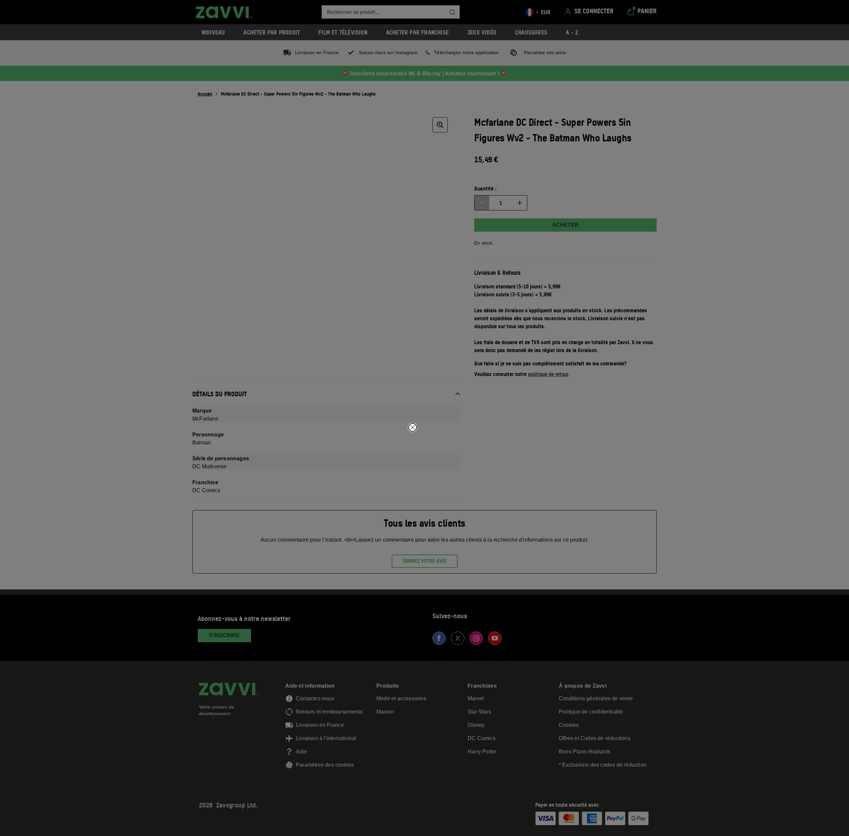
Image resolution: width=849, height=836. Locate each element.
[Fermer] (413, 427)
